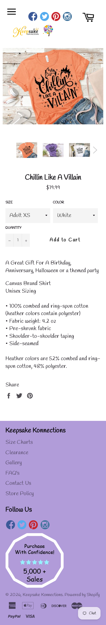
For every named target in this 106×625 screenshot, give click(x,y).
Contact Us (18, 483)
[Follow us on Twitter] (44, 17)
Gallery (13, 462)
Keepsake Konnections (43, 595)
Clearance (16, 452)
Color (58, 202)
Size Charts (19, 442)
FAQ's (12, 473)
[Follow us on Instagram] (68, 17)
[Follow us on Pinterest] (56, 17)
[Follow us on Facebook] (33, 17)
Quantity (13, 228)
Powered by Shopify (82, 595)
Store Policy (19, 493)
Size (9, 202)
